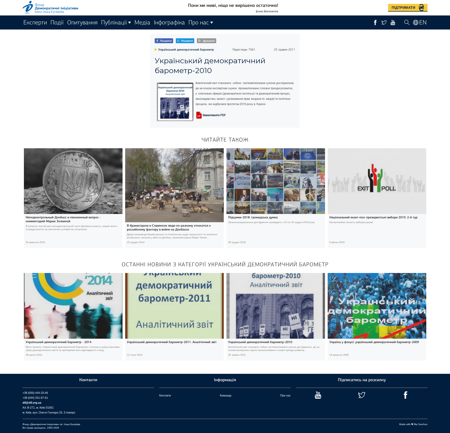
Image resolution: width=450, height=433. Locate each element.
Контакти (165, 395)
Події (57, 22)
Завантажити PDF (214, 115)
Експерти (35, 22)
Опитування (82, 22)
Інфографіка (169, 22)
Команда (225, 395)
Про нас (285, 395)
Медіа (142, 22)
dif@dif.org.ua (31, 402)
